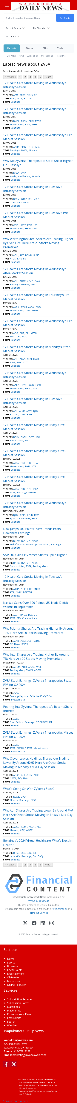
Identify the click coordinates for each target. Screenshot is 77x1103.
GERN (34, 333)
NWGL (13, 778)
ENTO (32, 437)
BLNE (36, 255)
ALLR (24, 666)
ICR (34, 852)
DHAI (35, 463)
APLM (16, 147)
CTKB (30, 515)
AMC (36, 775)
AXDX (31, 307)
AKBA (16, 307)
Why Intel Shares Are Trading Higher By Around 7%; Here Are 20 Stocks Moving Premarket (36, 656)
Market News (17, 124)
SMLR (19, 592)
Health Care (24, 176)
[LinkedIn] (43, 923)
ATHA (16, 589)
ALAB (16, 640)
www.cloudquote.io (38, 900)
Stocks (29, 48)
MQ (28, 541)
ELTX (29, 852)
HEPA (24, 385)
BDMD (28, 255)
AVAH (24, 307)
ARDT (22, 95)
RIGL (24, 336)
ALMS (22, 411)
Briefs (13, 176)
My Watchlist (39, 28)
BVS (23, 541)
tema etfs (15, 856)
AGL (15, 411)
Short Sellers (16, 722)
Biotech (36, 176)
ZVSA (23, 173)
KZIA (27, 124)
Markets (11, 48)
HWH (26, 778)
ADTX (23, 281)
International (47, 55)
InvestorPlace (18, 699)
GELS (15, 225)
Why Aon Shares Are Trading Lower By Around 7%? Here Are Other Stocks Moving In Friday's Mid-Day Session (38, 814)
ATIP (23, 589)
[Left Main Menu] (7, 5)
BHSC (16, 852)
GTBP (24, 199)
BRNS (30, 95)
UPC (19, 362)
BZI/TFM (28, 98)
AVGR (38, 666)
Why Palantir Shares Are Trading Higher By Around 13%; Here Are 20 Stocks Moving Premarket (38, 630)
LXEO (38, 385)
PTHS (34, 124)
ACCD (16, 826)
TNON (29, 670)
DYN (27, 466)
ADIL (15, 255)
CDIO (23, 515)
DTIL (29, 489)
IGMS (35, 489)
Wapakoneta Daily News (43, 1079)
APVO (31, 666)
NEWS (16, 173)
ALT (22, 255)
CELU (36, 95)
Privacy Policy (59, 908)
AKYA (16, 463)
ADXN (16, 775)
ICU (30, 199)
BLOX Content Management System (42, 1091)
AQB (15, 333)
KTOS (13, 258)
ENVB (36, 359)
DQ (20, 778)
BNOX (16, 541)
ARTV (29, 411)
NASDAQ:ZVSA (44, 696)
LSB (35, 225)
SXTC (25, 362)
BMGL (16, 121)
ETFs (45, 48)
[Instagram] (52, 923)
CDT (22, 333)
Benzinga (15, 101)
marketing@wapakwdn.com (29, 1055)
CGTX (38, 307)
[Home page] (40, 6)
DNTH (24, 437)
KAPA (20, 440)
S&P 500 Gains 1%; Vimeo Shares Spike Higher (35, 555)
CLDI (31, 121)
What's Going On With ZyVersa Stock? (29, 789)
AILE (39, 826)
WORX (29, 830)
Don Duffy (38, 856)
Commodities (17, 566)
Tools (60, 48)
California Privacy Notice (47, 1085)
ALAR (23, 640)
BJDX (35, 411)
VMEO (46, 544)
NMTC (28, 440)
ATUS (37, 640)
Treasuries (61, 55)
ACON (32, 826)
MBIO (36, 199)
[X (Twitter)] (25, 923)
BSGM (24, 121)
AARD (16, 385)
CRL (28, 333)
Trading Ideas (40, 566)
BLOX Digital (28, 1094)
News (21, 55)
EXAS (36, 515)
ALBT (16, 614)
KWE (19, 258)
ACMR (24, 826)
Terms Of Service (38, 912)
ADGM (16, 666)
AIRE (22, 830)
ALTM (29, 775)
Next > (48, 76)
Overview (11, 55)
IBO (38, 437)
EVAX (37, 281)
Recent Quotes (13, 28)
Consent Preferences (15, 1101)
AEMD (30, 281)
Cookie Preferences (28, 1088)
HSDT (23, 225)
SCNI (33, 466)
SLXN (19, 98)
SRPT (12, 336)
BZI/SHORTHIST (44, 722)
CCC (23, 852)
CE (11, 644)
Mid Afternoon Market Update (26, 544)
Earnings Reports (19, 696)
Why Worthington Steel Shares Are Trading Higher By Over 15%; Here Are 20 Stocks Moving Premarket (38, 243)
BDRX (16, 437)
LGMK (35, 310)
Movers (33, 150)
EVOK (38, 121)
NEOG (28, 388)
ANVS (22, 359)
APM (15, 95)
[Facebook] (34, 923)
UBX (19, 202)
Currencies (32, 55)
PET (25, 258)
